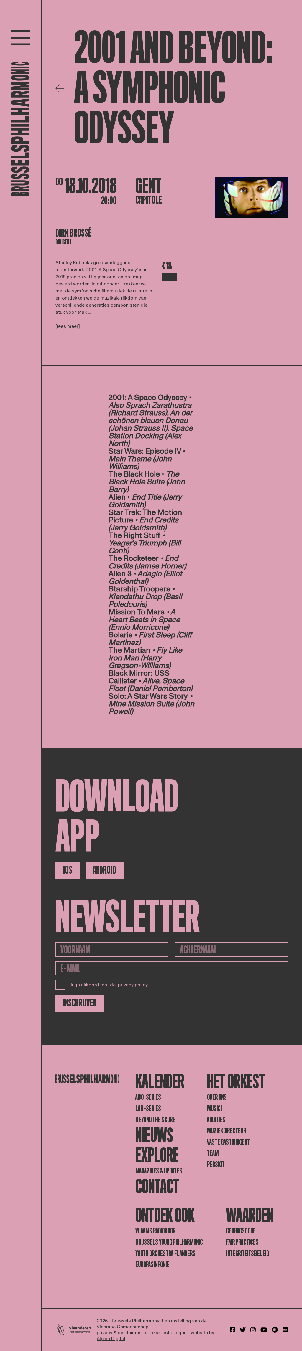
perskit (216, 1164)
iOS (67, 870)
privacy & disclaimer (119, 1332)
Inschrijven (79, 1003)
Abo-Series (148, 1097)
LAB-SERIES (148, 1108)
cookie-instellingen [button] (166, 1332)
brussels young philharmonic (169, 1242)
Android (104, 870)
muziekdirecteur (226, 1131)
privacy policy (133, 985)
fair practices (242, 1242)
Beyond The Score (155, 1119)
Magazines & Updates (158, 1171)
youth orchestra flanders (165, 1253)
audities (216, 1119)
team (213, 1153)
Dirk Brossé (73, 233)
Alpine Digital (111, 1338)
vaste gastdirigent (228, 1142)
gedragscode (241, 1231)
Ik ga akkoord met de (109, 985)
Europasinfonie (152, 1264)
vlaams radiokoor (155, 1231)
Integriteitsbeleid (247, 1253)
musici (214, 1108)
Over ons (217, 1097)
